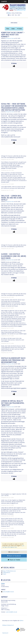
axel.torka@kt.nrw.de (8, 591)
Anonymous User (10, 38)
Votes (20, 29)
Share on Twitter (14, 560)
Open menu (14, 22)
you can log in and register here (13, 546)
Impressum (5, 633)
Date (13, 29)
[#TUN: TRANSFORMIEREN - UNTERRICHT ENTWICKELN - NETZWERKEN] (14, 7)
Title (7, 29)
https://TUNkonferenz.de (9, 571)
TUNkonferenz (6, 572)
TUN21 (4, 574)
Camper (4, 1)
